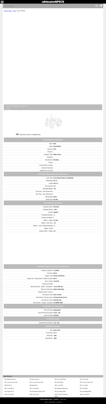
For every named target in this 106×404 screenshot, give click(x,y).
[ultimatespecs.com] (53, 2)
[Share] (100, 6)
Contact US (59, 402)
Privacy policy (52, 402)
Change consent (63, 399)
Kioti (14, 11)
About (46, 402)
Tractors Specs (8, 11)
